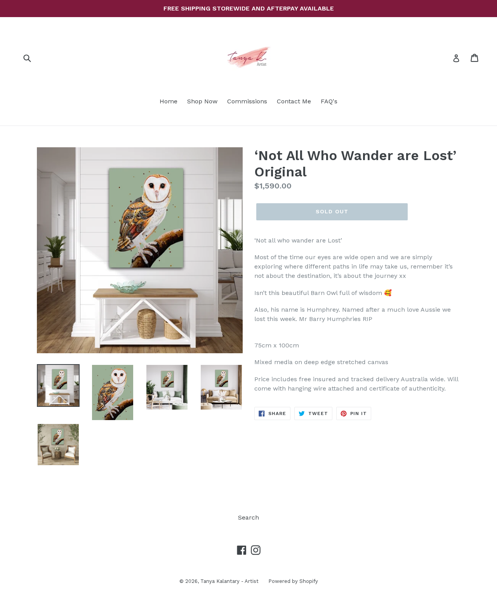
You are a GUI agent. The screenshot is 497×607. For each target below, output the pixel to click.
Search (248, 517)
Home (168, 101)
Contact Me (294, 101)
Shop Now (202, 101)
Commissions (247, 101)
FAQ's (329, 101)
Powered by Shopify (293, 581)
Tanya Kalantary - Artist (229, 581)
